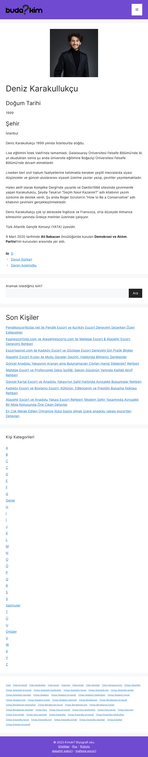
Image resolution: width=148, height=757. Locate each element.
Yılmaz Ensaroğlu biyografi (81, 714)
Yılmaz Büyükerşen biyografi (113, 700)
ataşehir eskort (62, 751)
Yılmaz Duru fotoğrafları (83, 710)
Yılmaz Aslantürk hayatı (74, 690)
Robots (85, 746)
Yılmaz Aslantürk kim (98, 690)
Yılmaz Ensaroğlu (57, 714)
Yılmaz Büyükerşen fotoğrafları (21, 705)
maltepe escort (86, 751)
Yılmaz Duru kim (125, 710)
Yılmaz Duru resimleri (36, 714)
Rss (74, 746)
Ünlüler (11, 632)
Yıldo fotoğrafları (37, 685)
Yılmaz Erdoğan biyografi (18, 724)
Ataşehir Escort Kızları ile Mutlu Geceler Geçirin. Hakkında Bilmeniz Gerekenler (66, 357)
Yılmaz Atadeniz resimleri (64, 700)
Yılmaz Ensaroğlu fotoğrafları (110, 714)
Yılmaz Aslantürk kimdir (122, 690)
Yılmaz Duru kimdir (15, 714)
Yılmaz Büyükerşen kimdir (101, 705)
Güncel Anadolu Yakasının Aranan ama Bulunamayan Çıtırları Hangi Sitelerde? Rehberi (72, 363)
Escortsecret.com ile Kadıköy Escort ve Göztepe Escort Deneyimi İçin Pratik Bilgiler (69, 350)
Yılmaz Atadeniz (41, 695)
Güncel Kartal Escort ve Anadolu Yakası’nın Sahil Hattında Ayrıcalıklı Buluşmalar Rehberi (73, 382)
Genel (10, 500)
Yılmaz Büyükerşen (88, 700)
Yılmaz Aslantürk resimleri (18, 695)
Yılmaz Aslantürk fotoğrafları (47, 690)
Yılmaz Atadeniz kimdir (39, 700)
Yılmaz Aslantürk (132, 685)
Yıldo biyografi (20, 685)
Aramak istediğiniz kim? (24, 286)
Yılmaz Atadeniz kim (16, 700)
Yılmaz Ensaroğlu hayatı (17, 719)
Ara (135, 293)
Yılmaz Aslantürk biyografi (19, 690)
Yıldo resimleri (93, 685)
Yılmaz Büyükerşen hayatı (50, 705)
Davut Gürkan (21, 259)
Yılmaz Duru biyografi (59, 710)
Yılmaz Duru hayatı (106, 710)
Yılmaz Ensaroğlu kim (41, 719)
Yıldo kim (65, 685)
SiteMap (63, 746)
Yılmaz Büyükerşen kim (76, 705)
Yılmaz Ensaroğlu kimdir (65, 719)
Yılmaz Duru (41, 710)
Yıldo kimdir (78, 685)
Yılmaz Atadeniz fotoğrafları (91, 695)
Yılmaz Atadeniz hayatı (118, 695)
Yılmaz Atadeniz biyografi (63, 695)
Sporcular (13, 605)
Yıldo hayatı (53, 685)
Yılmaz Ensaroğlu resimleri (92, 719)
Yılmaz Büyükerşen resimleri (19, 710)
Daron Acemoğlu (24, 265)
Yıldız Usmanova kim (112, 685)
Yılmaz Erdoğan (114, 719)
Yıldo (8, 685)
